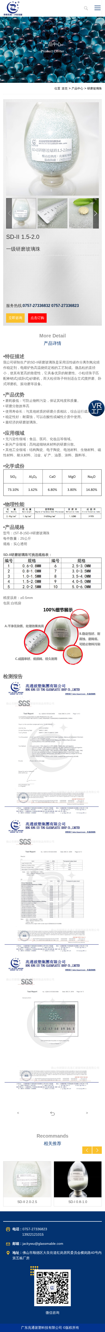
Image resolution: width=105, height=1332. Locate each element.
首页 (65, 88)
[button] (95, 213)
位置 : (58, 88)
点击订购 (37, 318)
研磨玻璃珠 (94, 88)
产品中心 (77, 88)
